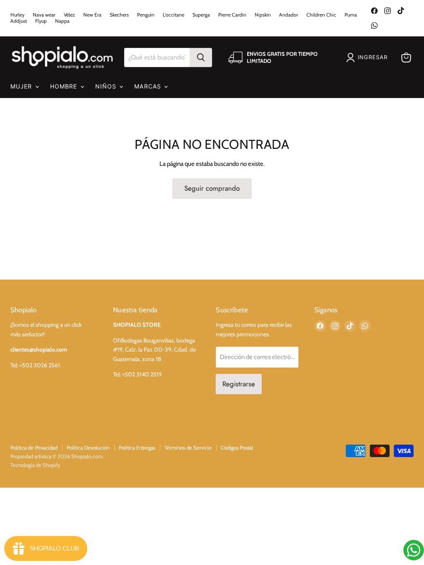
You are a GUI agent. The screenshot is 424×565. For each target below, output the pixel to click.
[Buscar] (201, 57)
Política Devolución (88, 447)
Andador (288, 15)
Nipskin (263, 15)
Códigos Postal (237, 447)
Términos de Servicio (188, 447)
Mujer (22, 86)
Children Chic (321, 15)
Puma (350, 15)
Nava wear (44, 15)
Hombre (65, 86)
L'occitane (173, 15)
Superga (201, 15)
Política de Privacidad (34, 447)
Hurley (17, 15)
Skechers (119, 15)
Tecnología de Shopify (35, 465)
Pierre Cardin (232, 15)
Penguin (145, 15)
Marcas (148, 86)
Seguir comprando (212, 188)
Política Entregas (137, 447)
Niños (107, 86)
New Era (92, 15)
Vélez (69, 15)
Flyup (41, 21)
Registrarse (238, 384)
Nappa (62, 21)
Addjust (18, 21)
